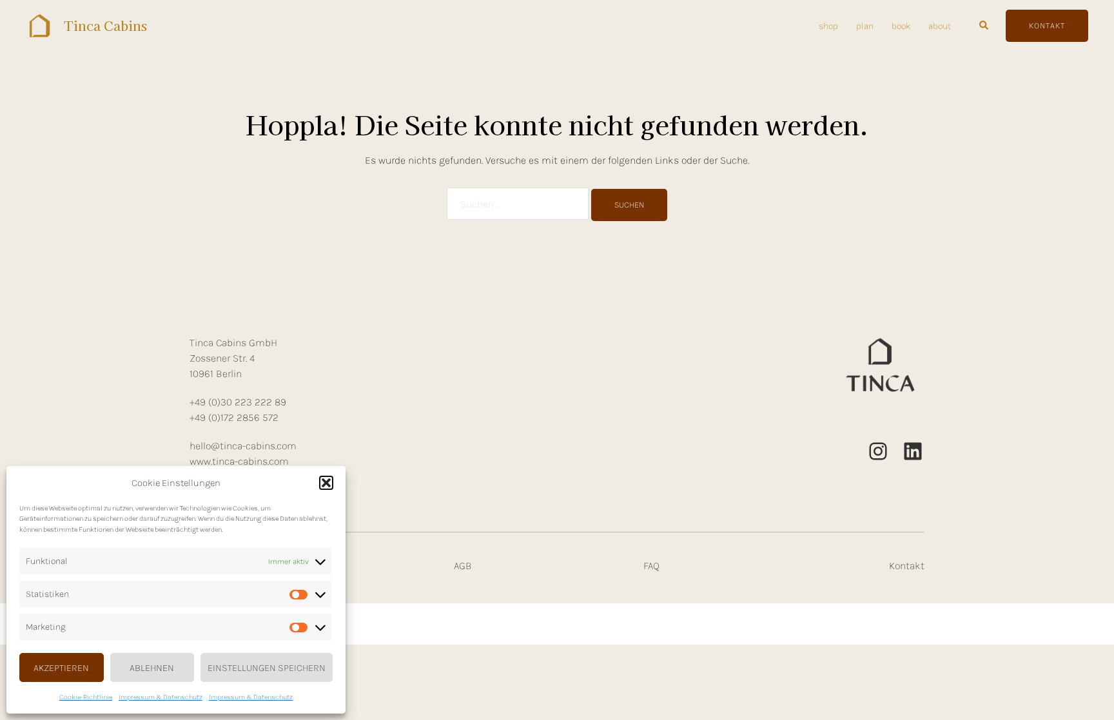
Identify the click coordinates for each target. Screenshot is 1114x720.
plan (865, 26)
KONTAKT (1047, 25)
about (939, 26)
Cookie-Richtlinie (85, 697)
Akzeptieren (61, 668)
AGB (463, 565)
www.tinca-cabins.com (239, 461)
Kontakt (906, 565)
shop (828, 26)
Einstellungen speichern (267, 668)
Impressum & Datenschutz (160, 697)
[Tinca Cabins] (40, 26)
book (901, 26)
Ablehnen (152, 668)
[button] (326, 482)
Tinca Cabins (105, 25)
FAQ (651, 565)
